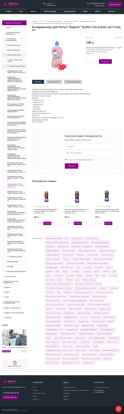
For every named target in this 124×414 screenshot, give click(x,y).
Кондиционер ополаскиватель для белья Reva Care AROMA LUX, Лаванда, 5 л (16, 131)
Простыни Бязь (95, 317)
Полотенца (8, 317)
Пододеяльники (69, 313)
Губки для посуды (92, 255)
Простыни (84, 317)
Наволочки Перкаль (75, 309)
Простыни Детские (109, 317)
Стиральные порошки (15, 256)
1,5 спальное (99, 267)
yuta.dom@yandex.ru (103, 387)
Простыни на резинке (96, 300)
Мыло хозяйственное (92, 238)
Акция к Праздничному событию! (14, 347)
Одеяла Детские (114, 338)
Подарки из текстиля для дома (14, 312)
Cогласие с (80, 159)
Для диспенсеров (63, 246)
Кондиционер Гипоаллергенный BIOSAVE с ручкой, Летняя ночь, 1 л (16, 213)
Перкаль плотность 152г (53, 354)
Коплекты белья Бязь (99, 296)
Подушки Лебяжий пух (107, 329)
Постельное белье (10, 276)
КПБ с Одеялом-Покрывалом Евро (85, 288)
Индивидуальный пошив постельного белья (11, 302)
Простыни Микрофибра (53, 321)
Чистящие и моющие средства (16, 271)
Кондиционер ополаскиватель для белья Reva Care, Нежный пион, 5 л (16, 139)
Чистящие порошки (52, 267)
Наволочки (49, 309)
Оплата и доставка (50, 11)
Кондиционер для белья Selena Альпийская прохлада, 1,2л (16, 250)
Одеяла (7, 292)
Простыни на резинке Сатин (76, 304)
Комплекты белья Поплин (104, 292)
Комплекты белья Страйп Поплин (56, 296)
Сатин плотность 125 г (106, 354)
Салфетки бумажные (13, 50)
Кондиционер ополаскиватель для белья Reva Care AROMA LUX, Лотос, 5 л (16, 124)
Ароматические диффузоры (100, 242)
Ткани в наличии (95, 350)
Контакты (111, 11)
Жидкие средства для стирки (15, 60)
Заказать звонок (99, 5)
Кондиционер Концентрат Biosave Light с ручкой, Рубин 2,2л (16, 164)
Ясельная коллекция (89, 280)
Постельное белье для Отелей (83, 292)
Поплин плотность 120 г (89, 354)
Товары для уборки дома (13, 23)
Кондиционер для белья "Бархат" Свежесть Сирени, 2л (16, 178)
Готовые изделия (81, 350)
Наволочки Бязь (61, 309)
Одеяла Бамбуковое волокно (63, 338)
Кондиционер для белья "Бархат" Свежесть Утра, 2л (16, 206)
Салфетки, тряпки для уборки (81, 259)
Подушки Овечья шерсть (68, 333)
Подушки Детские (72, 329)
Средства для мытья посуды (74, 263)
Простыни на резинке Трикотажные (98, 304)
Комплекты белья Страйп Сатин (79, 296)
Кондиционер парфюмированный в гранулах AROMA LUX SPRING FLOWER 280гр (14, 79)
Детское (109, 267)
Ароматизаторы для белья (80, 242)
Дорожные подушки (88, 325)
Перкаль (65, 271)
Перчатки (66, 259)
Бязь (103, 275)
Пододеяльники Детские (101, 313)
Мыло (9, 27)
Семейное (49, 271)
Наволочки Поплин (90, 309)
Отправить (72, 166)
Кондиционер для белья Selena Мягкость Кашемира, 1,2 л (16, 243)
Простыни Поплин (69, 321)
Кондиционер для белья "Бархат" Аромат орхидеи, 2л (16, 192)
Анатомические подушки (53, 325)
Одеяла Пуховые (98, 342)
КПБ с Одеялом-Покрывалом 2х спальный (58, 288)
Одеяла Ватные (80, 338)
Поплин (48, 275)
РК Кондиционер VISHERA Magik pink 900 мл (15, 110)
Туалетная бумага (12, 261)
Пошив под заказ (70, 11)
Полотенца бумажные (14, 45)
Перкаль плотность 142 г (110, 350)
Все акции (6, 351)
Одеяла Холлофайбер (83, 346)
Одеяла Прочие (85, 342)
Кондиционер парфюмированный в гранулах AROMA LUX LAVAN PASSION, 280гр (16, 88)
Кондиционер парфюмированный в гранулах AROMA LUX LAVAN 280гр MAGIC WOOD (16, 97)
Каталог (33, 11)
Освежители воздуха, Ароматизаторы (12, 33)
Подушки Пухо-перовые (86, 333)
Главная (8, 11)
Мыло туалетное (77, 238)
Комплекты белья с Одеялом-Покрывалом (59, 284)
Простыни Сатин (83, 321)
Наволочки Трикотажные (53, 313)
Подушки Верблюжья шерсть (54, 329)
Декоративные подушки (72, 325)
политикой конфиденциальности (83, 159)
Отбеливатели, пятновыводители (11, 39)
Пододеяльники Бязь (84, 313)
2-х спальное (87, 267)
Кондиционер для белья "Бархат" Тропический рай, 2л (16, 71)
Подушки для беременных (89, 329)
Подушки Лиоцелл (51, 333)
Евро (57, 271)
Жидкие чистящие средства (54, 263)
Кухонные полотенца (52, 363)
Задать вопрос (115, 4)
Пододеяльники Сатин (71, 317)
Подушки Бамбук (103, 325)
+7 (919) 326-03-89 (97, 3)
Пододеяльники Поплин (53, 317)
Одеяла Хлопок (67, 346)
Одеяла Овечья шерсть (70, 342)
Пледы (7, 297)
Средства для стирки (14, 55)
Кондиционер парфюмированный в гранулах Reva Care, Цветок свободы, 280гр (16, 147)
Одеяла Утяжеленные (52, 346)
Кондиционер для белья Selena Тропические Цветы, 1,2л (15, 228)
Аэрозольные (50, 246)
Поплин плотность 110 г (71, 354)
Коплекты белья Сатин (53, 300)
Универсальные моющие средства (97, 263)
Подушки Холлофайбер (104, 333)
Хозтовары (10, 266)
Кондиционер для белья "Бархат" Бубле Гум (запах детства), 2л (15, 185)
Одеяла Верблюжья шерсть (97, 338)
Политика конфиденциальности (10, 410)
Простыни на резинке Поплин (55, 304)
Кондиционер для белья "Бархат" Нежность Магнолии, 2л (16, 199)
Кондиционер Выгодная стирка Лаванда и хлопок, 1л (16, 171)
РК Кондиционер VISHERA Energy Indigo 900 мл (15, 117)
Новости (98, 11)
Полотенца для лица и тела (70, 363)
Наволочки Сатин (105, 309)
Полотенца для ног (88, 363)
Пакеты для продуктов (52, 259)
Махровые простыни (98, 321)
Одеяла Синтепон (112, 342)
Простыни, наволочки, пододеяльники (10, 282)
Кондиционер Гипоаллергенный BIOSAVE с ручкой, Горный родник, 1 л (16, 220)
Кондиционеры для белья (17, 66)
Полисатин (102, 288)
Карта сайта (24, 410)
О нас (21, 11)
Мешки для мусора (107, 255)
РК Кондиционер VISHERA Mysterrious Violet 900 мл (15, 104)
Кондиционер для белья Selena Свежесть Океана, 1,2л (15, 235)
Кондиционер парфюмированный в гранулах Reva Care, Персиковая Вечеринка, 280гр (16, 156)
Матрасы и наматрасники (12, 308)
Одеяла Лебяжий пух (52, 342)
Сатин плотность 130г (52, 358)
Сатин (78, 267)
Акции (85, 11)
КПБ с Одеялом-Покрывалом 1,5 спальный (88, 284)
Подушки (7, 287)
